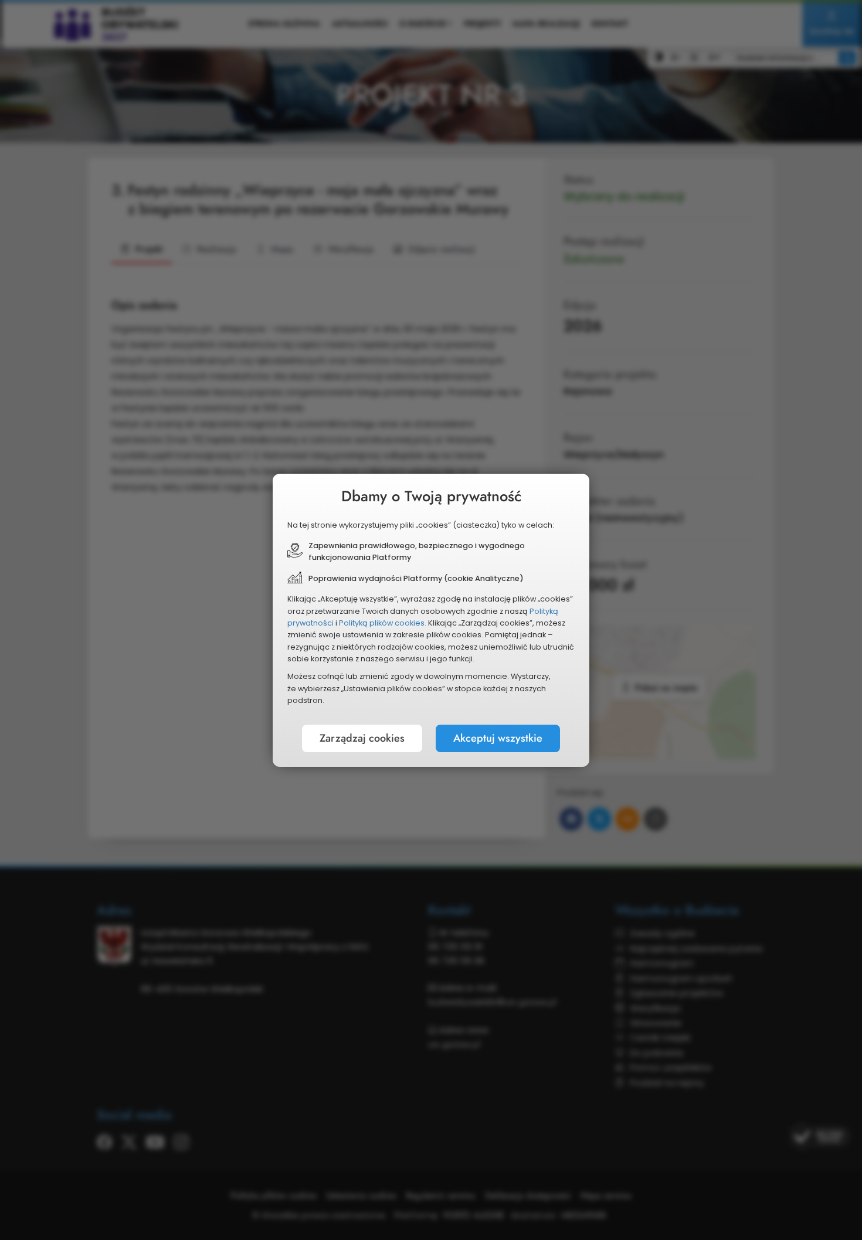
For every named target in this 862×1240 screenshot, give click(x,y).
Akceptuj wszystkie (497, 738)
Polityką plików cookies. (382, 623)
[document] (431, 620)
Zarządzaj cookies (362, 738)
